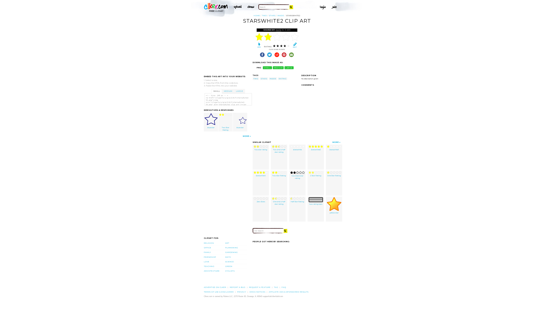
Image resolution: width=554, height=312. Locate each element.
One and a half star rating (279, 202)
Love (206, 262)
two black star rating (297, 177)
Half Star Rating (297, 201)
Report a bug (238, 287)
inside (280, 15)
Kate (278, 30)
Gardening (231, 252)
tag (276, 287)
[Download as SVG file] (259, 46)
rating (282, 79)
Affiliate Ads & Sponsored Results (289, 292)
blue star (211, 127)
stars (272, 15)
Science (229, 262)
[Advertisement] (228, 50)
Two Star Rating (225, 128)
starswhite (297, 149)
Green (228, 266)
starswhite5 (316, 149)
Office (207, 248)
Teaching (209, 266)
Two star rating (260, 149)
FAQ (284, 287)
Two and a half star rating (279, 150)
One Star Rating (334, 175)
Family (207, 252)
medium (278, 68)
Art (227, 243)
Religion (209, 243)
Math (228, 257)
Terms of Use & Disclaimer (219, 292)
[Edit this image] (295, 46)
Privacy (241, 292)
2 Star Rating (315, 175)
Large (239, 91)
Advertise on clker (215, 287)
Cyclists (230, 271)
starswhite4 (261, 175)
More (246, 136)
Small (216, 91)
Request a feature (260, 287)
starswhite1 (334, 149)
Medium (228, 91)
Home (257, 15)
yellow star (334, 213)
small (267, 68)
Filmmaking (231, 248)
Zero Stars (261, 201)
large (289, 68)
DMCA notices (257, 292)
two (264, 15)
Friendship (210, 257)
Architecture (212, 271)
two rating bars (315, 204)
